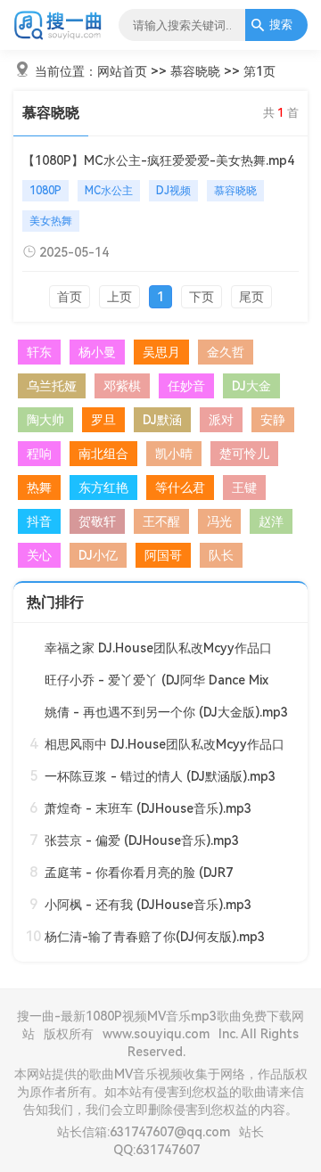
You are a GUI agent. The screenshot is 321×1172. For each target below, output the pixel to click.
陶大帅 (45, 420)
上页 (119, 297)
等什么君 (180, 487)
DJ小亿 (98, 555)
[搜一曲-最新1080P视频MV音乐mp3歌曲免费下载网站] (58, 36)
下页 (201, 297)
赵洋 (271, 521)
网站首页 (122, 71)
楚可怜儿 (244, 454)
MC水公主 (109, 190)
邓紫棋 (122, 386)
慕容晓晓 (195, 71)
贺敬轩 (97, 521)
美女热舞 (50, 221)
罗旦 (103, 420)
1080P (45, 190)
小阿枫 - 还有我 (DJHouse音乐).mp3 (148, 904)
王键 (244, 487)
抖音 (39, 521)
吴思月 (161, 352)
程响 (39, 454)
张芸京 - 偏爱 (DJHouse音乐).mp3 (142, 840)
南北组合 (103, 454)
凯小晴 (174, 454)
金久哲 (225, 352)
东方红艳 (103, 487)
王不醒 (161, 521)
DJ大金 (251, 386)
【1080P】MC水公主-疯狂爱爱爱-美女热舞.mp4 (158, 160)
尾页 (251, 297)
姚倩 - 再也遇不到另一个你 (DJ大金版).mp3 (166, 712)
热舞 (39, 487)
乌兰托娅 (52, 386)
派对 (221, 420)
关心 (39, 555)
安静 (272, 420)
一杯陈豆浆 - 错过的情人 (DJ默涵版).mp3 (160, 776)
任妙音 (186, 386)
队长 (221, 555)
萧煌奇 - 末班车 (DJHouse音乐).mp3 (148, 808)
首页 (69, 297)
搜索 (280, 24)
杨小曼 (97, 352)
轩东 (39, 352)
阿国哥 (163, 555)
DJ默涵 (162, 420)
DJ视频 (173, 190)
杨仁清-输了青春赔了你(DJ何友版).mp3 (155, 937)
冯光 (219, 521)
